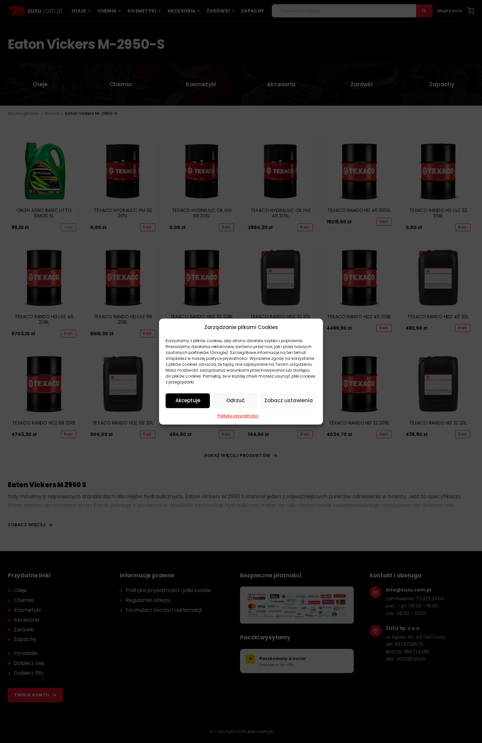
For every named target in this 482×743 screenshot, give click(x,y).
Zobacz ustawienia (288, 400)
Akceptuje (187, 400)
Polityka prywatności (237, 416)
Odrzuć (235, 400)
